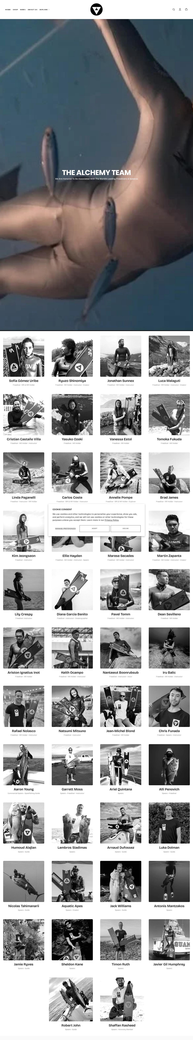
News (22, 10)
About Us (32, 10)
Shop (15, 10)
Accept (94, 528)
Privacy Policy (112, 520)
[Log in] (180, 9)
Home (8, 10)
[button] (173, 9)
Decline (126, 528)
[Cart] (186, 9)
